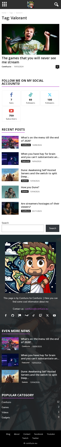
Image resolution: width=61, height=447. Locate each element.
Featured (25, 161)
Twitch (25, 438)
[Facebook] (6, 316)
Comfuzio (6, 66)
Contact (26, 434)
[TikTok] (34, 316)
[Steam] (27, 316)
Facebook (38, 434)
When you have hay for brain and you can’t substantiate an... (40, 155)
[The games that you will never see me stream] (30, 39)
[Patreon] (20, 316)
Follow (31, 93)
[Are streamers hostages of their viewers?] (10, 208)
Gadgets (6, 417)
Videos (5, 412)
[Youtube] (55, 316)
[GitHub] (13, 316)
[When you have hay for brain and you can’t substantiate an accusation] (10, 158)
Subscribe (11, 109)
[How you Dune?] (10, 192)
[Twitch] (41, 316)
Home (4, 13)
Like (11, 93)
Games (25, 181)
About (16, 434)
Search (5, 223)
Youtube (51, 434)
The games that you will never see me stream (29, 60)
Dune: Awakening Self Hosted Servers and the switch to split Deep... (39, 173)
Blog (8, 434)
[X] (48, 316)
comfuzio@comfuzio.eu (36, 309)
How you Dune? (30, 187)
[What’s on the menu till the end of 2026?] (10, 142)
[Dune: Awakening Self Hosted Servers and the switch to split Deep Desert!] (10, 174)
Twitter (35, 438)
